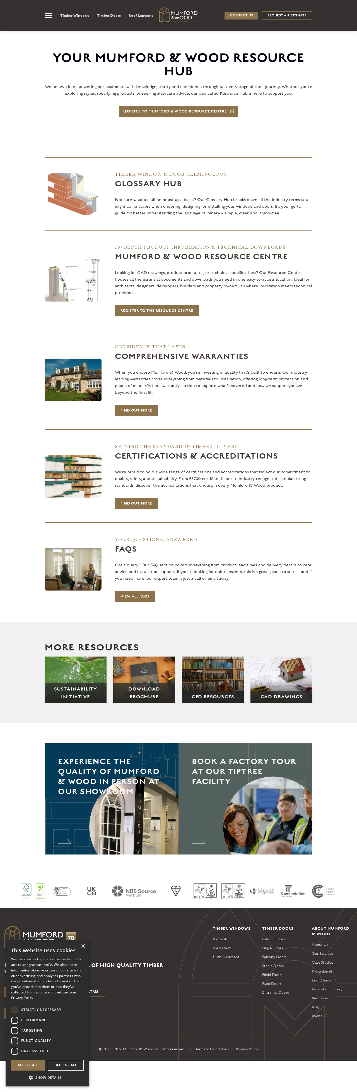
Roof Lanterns (141, 15)
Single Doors (272, 948)
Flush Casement (226, 957)
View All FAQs (134, 596)
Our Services (322, 953)
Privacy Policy (247, 1049)
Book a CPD (322, 1016)
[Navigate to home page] (178, 15)
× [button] (83, 946)
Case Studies (322, 962)
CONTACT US (241, 15)
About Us (320, 944)
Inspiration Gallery (327, 989)
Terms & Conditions (212, 1049)
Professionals (322, 971)
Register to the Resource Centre (157, 310)
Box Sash (220, 939)
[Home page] (104, 938)
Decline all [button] (65, 1065)
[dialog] (47, 1013)
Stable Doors (273, 966)
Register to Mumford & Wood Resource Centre (174, 111)
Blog (315, 1007)
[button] (47, 1077)
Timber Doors (109, 15)
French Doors (273, 939)
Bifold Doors (272, 975)
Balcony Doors (274, 957)
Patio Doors (271, 983)
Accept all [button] (28, 1065)
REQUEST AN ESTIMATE (287, 15)
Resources (320, 998)
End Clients (321, 980)
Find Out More (136, 410)
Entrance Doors (275, 992)
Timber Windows (74, 15)
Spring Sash (222, 948)
